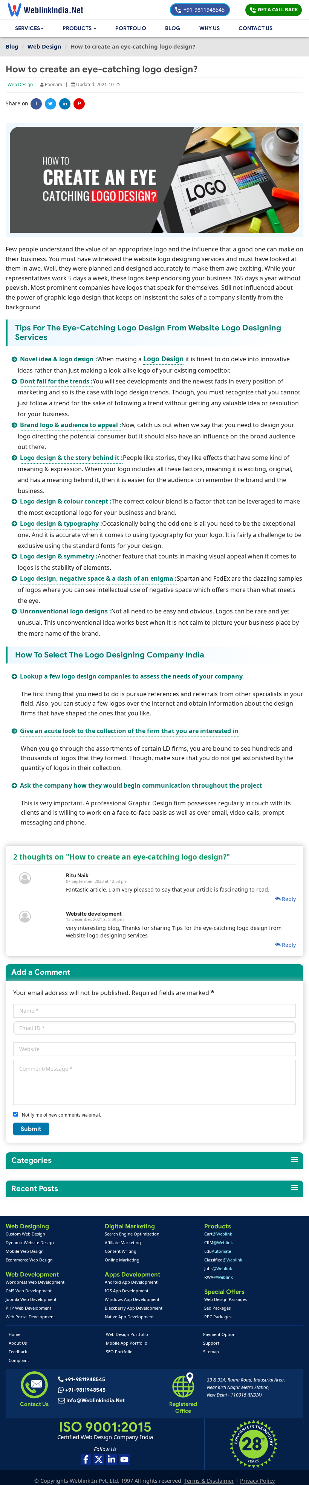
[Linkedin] (111, 1459)
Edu (217, 1251)
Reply (288, 898)
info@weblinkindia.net (95, 1400)
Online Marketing (122, 1260)
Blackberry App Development (133, 1308)
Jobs (218, 1268)
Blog (173, 28)
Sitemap (211, 1351)
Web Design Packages (225, 1299)
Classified (223, 1260)
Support (211, 1343)
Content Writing (120, 1251)
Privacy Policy (257, 1480)
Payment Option (219, 1334)
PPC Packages (217, 1316)
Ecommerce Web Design (29, 1260)
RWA (218, 1277)
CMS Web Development (29, 1290)
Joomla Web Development (31, 1299)
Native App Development (129, 1316)
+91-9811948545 (203, 9)
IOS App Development (126, 1290)
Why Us (209, 28)
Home (14, 1334)
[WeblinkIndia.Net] (45, 10)
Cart (218, 1234)
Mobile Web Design (25, 1251)
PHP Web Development (28, 1308)
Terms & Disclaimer (209, 1480)
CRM (218, 1242)
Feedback (18, 1351)
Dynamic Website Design (30, 1242)
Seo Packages (217, 1308)
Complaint (19, 1360)
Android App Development (131, 1282)
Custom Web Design (25, 1234)
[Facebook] (86, 1459)
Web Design (20, 84)
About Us (18, 1343)
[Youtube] (124, 1459)
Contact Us (255, 28)
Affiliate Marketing (123, 1242)
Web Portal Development (30, 1316)
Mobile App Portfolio (126, 1343)
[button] (79, 28)
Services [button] (27, 28)
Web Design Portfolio (127, 1334)
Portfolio (130, 28)
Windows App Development (132, 1299)
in (65, 104)
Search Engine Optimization (132, 1234)
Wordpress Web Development (35, 1282)
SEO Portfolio (119, 1351)
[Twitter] (50, 104)
